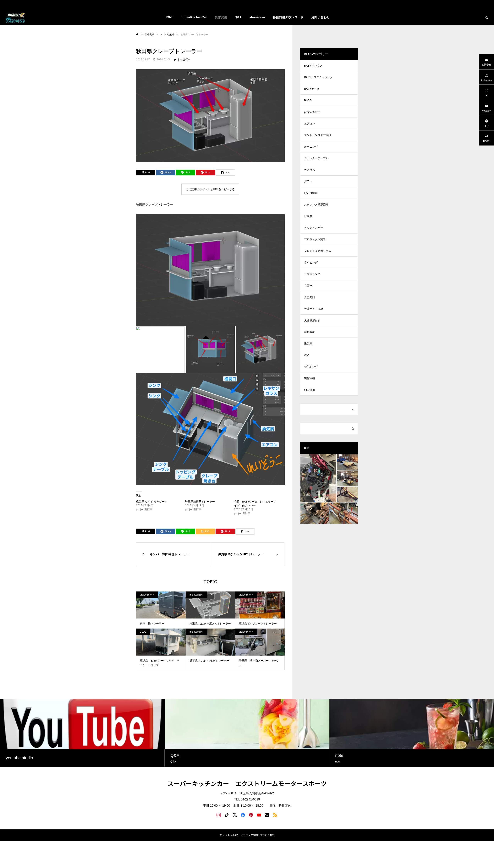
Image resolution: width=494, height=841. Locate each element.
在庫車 (308, 285)
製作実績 (221, 17)
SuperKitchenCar (194, 17)
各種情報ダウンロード (288, 17)
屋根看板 (309, 331)
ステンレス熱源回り (316, 204)
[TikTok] (227, 815)
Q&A (238, 17)
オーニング (311, 146)
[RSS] (275, 815)
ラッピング (311, 262)
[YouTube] (259, 815)
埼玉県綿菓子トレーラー (200, 501)
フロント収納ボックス (317, 250)
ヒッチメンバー (313, 227)
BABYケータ (311, 88)
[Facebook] (243, 815)
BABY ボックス (313, 65)
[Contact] (267, 815)
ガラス (308, 181)
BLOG (143, 631)
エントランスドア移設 (317, 135)
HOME (169, 17)
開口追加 (309, 389)
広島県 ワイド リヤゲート (151, 501)
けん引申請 (311, 193)
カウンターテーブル (316, 158)
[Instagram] (219, 815)
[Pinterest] (251, 815)
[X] (235, 815)
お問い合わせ (320, 17)
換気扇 (308, 343)
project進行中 (182, 59)
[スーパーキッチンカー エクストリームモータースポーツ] (16, 17)
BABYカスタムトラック (318, 77)
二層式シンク (312, 274)
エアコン (309, 123)
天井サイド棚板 (313, 308)
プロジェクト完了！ (316, 239)
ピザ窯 (308, 216)
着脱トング (311, 366)
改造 (307, 355)
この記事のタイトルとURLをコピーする (210, 189)
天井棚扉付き (312, 320)
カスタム (309, 169)
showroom (257, 17)
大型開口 (309, 297)
